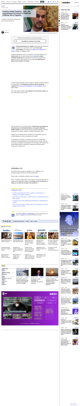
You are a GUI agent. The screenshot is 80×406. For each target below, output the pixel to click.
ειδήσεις (22, 214)
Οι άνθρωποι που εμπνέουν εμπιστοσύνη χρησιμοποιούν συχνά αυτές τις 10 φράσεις (29, 249)
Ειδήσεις (3, 1)
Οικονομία (14, 1)
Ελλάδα (19, 1)
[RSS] (48, 1)
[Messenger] (59, 21)
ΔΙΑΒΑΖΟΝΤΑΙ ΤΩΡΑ (16, 190)
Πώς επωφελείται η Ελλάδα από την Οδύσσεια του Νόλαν (5, 256)
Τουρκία (35, 56)
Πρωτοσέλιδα (30, 1)
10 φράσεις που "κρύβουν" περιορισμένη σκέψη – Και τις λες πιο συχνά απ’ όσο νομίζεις (30, 256)
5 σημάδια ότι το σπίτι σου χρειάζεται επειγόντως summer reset (53, 249)
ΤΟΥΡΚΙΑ (27, 221)
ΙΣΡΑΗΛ (35, 221)
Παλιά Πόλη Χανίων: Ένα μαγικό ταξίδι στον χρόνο (18, 241)
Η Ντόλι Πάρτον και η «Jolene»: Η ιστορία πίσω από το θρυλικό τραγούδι (29, 242)
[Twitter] (55, 1)
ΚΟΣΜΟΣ (3, 6)
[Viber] (59, 25)
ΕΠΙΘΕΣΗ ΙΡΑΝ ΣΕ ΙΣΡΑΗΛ (19, 221)
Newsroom (4, 274)
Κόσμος (24, 1)
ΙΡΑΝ (32, 221)
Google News (31, 213)
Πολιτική (9, 1)
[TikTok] (57, 1)
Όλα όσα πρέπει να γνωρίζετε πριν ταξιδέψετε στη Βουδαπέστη (17, 256)
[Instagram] (53, 1)
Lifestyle (37, 1)
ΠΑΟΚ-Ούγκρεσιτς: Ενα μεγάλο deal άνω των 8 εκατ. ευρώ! (41, 256)
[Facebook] (50, 1)
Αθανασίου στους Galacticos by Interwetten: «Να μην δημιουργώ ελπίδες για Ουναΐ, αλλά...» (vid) (41, 242)
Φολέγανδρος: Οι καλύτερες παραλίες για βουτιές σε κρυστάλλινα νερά (18, 249)
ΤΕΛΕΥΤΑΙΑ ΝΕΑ (65, 9)
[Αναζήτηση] (78, 5)
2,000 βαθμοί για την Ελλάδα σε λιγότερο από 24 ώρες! (41, 249)
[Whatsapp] (59, 23)
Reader (24, 213)
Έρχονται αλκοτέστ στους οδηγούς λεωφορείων (6, 241)
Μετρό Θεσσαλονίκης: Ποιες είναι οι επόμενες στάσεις (6, 249)
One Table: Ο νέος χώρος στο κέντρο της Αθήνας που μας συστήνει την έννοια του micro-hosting (53, 242)
